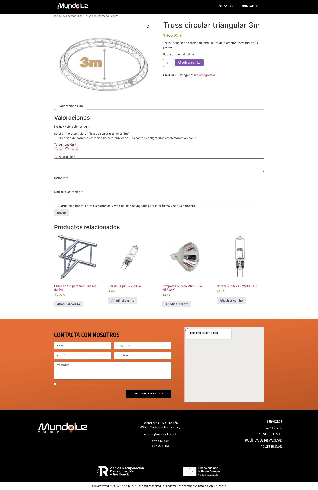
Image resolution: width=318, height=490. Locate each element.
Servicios (226, 6)
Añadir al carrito (189, 62)
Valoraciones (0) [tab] (71, 106)
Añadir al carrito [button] (68, 304)
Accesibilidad (271, 447)
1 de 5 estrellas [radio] (56, 148)
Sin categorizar (72, 16)
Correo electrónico (68, 191)
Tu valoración (64, 156)
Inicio (57, 16)
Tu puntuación (65, 144)
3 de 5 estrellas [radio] (67, 148)
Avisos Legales (270, 434)
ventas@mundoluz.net (160, 434)
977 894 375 (160, 441)
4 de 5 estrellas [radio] (72, 148)
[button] (148, 27)
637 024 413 (160, 446)
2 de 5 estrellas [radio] (61, 148)
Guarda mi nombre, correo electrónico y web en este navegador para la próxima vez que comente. (126, 205)
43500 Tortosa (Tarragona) (160, 427)
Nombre (61, 177)
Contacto (250, 6)
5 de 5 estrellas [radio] (77, 148)
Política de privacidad (263, 440)
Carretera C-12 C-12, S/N (160, 423)
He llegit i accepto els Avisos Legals (83, 384)
